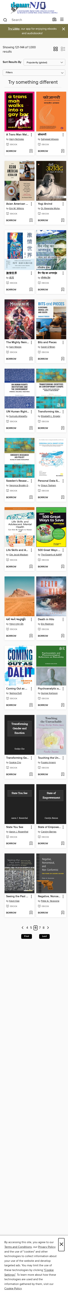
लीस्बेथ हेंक (45, 277)
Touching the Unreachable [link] (49, 758)
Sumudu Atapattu (18, 416)
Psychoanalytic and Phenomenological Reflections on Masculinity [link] (49, 688)
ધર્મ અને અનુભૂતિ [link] (16, 619)
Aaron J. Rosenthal (18, 831)
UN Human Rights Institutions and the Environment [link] (17, 411)
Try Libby (14, 29)
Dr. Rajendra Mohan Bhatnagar (51, 208)
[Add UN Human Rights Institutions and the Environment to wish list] (31, 428)
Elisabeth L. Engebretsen (51, 416)
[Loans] (54, 20)
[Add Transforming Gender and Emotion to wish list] (31, 774)
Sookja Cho (15, 762)
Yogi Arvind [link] (45, 204)
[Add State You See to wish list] (31, 843)
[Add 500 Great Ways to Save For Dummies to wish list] (62, 567)
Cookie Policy (13, 1288)
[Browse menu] (62, 19)
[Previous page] (22, 928)
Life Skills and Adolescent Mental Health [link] (17, 550)
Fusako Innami (48, 762)
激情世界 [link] (11, 273)
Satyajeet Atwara (50, 139)
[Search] (5, 20)
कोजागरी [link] (42, 134)
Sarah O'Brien (48, 347)
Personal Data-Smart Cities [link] (49, 481)
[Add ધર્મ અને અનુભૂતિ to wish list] (31, 636)
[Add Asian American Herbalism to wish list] (31, 220)
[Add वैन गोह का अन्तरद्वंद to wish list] (62, 290)
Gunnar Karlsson (49, 693)
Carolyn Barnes (48, 831)
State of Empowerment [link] (49, 827)
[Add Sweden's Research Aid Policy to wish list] (31, 497)
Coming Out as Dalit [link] (17, 688)
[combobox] (26, 20)
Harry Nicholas (16, 139)
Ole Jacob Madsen (18, 554)
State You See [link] (14, 827)
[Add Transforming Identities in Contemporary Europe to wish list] (62, 428)
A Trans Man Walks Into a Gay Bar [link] (17, 134)
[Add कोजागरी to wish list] (62, 151)
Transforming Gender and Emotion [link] (17, 758)
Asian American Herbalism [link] (17, 204)
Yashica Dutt (15, 693)
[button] (55, 50)
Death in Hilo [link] (46, 619)
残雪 (11, 277)
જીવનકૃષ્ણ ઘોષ (16, 624)
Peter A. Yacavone (50, 901)
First (26, 936)
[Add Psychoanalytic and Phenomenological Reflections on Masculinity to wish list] (62, 705)
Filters (9, 72)
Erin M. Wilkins (16, 208)
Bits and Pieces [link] (47, 342)
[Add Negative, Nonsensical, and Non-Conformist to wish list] (62, 913)
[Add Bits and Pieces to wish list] (62, 359)
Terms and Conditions (18, 1247)
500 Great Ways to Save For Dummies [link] (49, 550)
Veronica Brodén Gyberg (20, 485)
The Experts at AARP (51, 554)
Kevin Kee (14, 901)
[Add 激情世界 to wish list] (31, 290)
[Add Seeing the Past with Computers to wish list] (31, 913)
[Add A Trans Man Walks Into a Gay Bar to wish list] (31, 151)
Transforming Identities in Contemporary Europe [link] (49, 411)
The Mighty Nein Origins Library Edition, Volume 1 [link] (17, 342)
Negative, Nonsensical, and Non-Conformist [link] (49, 896)
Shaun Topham (48, 485)
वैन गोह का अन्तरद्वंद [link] (47, 273)
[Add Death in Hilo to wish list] (62, 636)
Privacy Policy (46, 1247)
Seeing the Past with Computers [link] (17, 896)
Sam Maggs (15, 347)
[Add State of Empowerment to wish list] (62, 843)
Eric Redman (47, 624)
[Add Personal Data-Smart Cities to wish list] (62, 497)
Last (44, 936)
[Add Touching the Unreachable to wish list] (62, 774)
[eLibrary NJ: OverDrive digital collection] (34, 8)
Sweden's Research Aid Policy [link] (17, 481)
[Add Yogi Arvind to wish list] (62, 220)
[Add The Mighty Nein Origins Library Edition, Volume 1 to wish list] (31, 359)
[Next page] (48, 928)
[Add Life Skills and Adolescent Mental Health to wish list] (31, 567)
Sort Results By (12, 62)
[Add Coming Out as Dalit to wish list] (31, 705)
